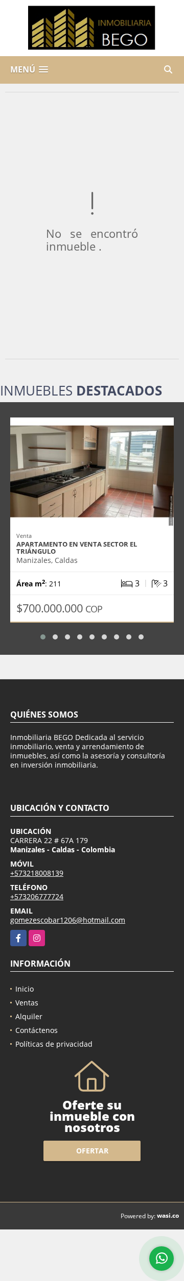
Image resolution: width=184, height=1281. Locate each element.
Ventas (26, 1002)
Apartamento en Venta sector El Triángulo (76, 547)
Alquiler (28, 1016)
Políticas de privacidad (54, 1044)
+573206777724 (36, 896)
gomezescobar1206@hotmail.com (67, 920)
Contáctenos (36, 1030)
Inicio (24, 989)
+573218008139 (36, 873)
